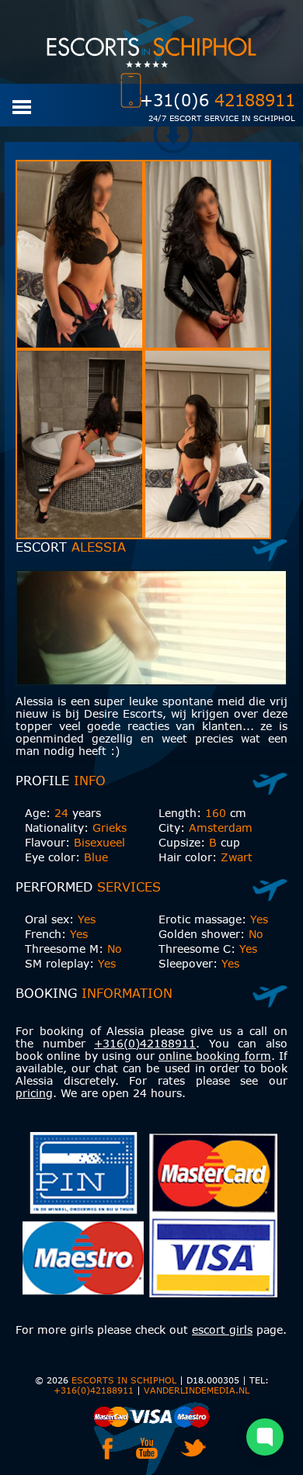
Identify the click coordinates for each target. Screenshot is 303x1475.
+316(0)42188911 (145, 1043)
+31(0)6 (217, 99)
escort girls (222, 1329)
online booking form (214, 1055)
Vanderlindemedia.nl (196, 1390)
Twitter (193, 1448)
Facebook (108, 1448)
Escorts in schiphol (123, 1380)
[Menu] (21, 105)
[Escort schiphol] (151, 42)
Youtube (147, 1448)
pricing (34, 1092)
